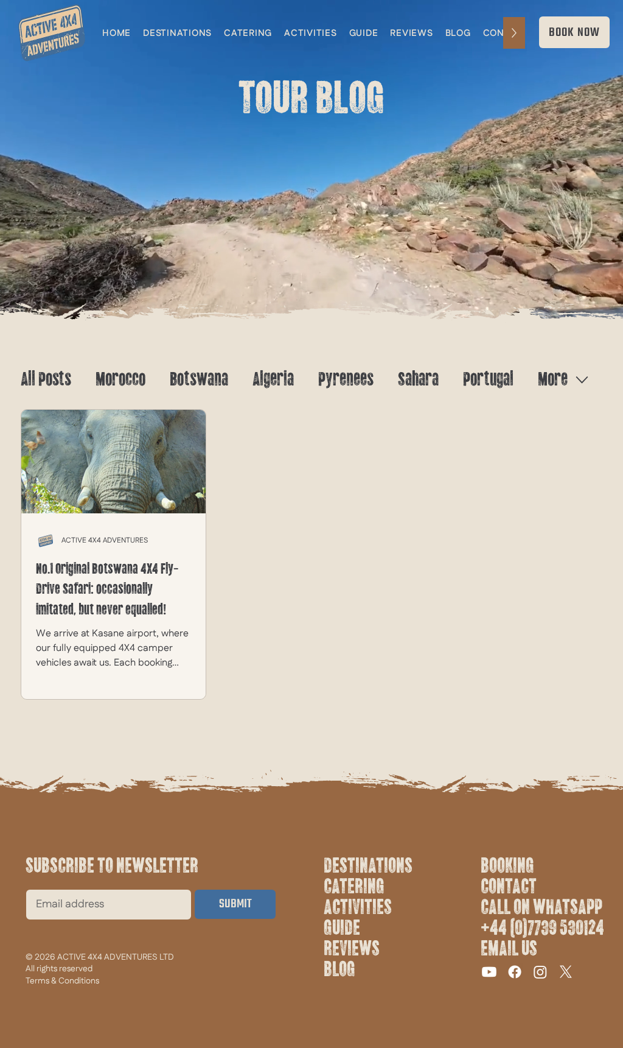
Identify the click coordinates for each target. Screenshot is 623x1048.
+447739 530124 (542, 928)
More (553, 379)
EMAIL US (509, 948)
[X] (565, 971)
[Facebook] (514, 971)
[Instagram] (540, 971)
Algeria (273, 379)
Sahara (418, 379)
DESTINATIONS (368, 866)
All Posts (46, 379)
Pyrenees (346, 379)
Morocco (120, 379)
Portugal (488, 379)
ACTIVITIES (358, 907)
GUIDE (342, 928)
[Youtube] (489, 971)
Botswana (199, 379)
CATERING (354, 886)
